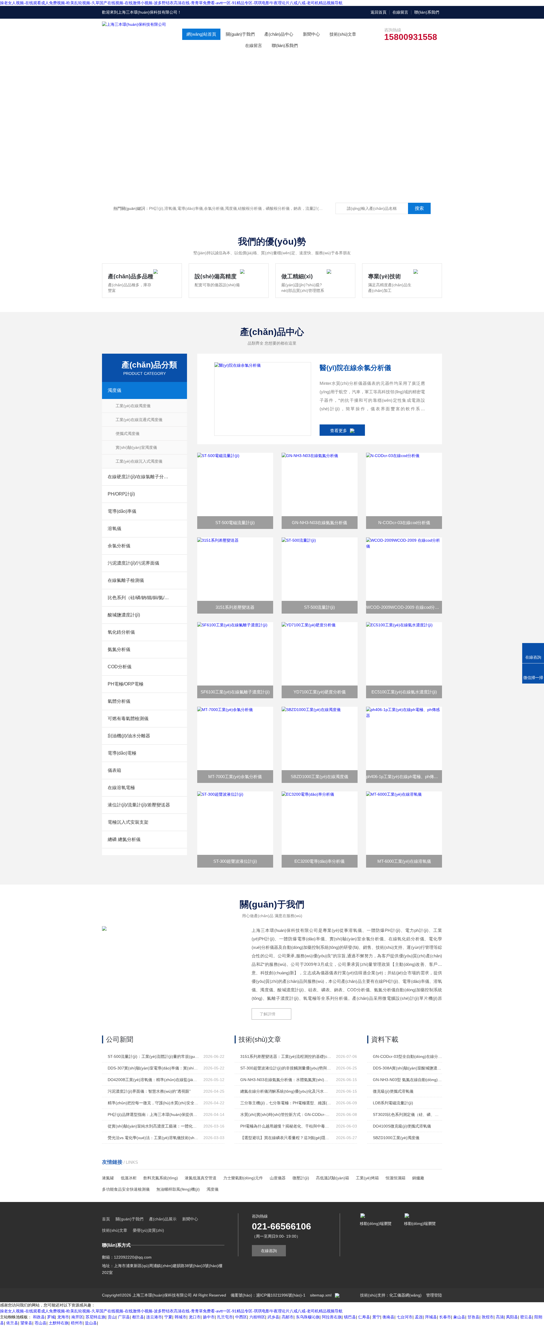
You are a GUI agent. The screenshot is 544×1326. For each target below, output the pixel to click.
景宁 (376, 1317)
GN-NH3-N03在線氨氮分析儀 (319, 522)
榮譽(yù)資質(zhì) (148, 1230)
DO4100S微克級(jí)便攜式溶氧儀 (402, 1126)
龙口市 (195, 1317)
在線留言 (400, 12)
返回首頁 (378, 12)
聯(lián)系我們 (426, 12)
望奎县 (26, 1323)
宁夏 (168, 1317)
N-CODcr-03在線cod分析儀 (404, 522)
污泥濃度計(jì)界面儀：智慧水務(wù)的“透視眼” (149, 1091)
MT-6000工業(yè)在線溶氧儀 (404, 861)
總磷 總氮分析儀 (124, 839)
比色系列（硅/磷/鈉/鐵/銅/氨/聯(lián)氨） (139, 597)
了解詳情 (267, 1014)
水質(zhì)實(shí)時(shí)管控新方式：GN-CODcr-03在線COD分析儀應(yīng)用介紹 (286, 1114)
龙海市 (63, 1317)
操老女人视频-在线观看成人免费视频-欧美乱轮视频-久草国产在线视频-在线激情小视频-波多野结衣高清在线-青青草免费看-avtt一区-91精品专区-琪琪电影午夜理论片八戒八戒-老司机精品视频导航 (171, 3)
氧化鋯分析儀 (121, 632)
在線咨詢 (269, 1250)
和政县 (39, 1317)
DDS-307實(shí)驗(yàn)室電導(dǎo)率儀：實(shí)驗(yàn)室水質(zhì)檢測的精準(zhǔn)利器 (153, 1068)
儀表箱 (114, 770)
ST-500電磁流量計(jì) (235, 522)
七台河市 (405, 1317)
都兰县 (138, 1317)
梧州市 (77, 1323)
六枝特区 (257, 1317)
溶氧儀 (114, 528)
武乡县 (273, 1317)
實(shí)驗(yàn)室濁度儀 (136, 447)
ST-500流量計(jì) (319, 607)
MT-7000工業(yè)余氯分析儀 (235, 776)
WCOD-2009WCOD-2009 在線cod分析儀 (404, 607)
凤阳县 (512, 1317)
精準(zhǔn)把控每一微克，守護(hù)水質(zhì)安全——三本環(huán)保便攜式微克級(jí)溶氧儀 (153, 1103)
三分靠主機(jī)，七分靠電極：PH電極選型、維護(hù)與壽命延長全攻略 (286, 1103)
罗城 (51, 1317)
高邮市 (288, 1317)
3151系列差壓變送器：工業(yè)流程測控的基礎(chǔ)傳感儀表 (286, 1056)
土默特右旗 (59, 1323)
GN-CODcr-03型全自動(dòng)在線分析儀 (407, 1056)
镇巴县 (350, 1317)
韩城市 (180, 1317)
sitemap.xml (321, 1295)
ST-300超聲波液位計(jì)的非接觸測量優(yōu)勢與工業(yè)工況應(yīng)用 (286, 1068)
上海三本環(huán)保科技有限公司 (147, 12)
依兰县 (12, 1323)
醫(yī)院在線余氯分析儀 (355, 367)
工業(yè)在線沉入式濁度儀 (139, 461)
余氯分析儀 (119, 545)
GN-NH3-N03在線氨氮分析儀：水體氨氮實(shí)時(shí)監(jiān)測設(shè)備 (286, 1079)
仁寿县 (364, 1317)
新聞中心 (311, 34)
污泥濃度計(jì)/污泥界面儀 (133, 563)
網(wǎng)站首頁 (201, 34)
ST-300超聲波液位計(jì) (235, 861)
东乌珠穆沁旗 (308, 1317)
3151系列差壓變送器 (235, 607)
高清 (500, 1317)
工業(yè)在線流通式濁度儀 (139, 419)
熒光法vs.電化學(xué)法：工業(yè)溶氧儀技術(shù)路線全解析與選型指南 (153, 1137)
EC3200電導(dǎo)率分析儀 (319, 861)
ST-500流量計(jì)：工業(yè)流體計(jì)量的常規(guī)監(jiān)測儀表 (153, 1056)
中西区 (241, 1317)
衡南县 (388, 1317)
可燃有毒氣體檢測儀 (128, 718)
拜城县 (431, 1317)
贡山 (112, 1317)
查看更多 (338, 430)
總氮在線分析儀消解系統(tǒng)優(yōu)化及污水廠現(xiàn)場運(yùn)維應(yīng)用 (286, 1091)
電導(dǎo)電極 (122, 753)
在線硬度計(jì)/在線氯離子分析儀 (139, 476)
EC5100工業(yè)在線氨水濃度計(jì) (404, 691)
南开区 (77, 1317)
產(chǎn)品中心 (278, 34)
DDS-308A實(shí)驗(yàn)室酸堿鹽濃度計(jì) (407, 1068)
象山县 (459, 1317)
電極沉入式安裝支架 (128, 822)
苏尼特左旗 (95, 1317)
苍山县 (40, 1323)
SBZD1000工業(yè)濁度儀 (396, 1137)
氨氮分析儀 (119, 649)
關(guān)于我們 (240, 34)
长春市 (445, 1317)
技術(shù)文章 (343, 34)
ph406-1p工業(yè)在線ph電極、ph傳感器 (404, 776)
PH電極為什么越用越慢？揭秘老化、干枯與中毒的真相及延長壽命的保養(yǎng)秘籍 (286, 1126)
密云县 (526, 1317)
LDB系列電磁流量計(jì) (393, 1103)
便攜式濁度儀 (127, 433)
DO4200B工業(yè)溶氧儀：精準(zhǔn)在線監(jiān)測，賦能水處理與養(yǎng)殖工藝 (153, 1079)
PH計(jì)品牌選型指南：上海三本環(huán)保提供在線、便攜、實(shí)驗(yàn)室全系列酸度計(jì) (153, 1114)
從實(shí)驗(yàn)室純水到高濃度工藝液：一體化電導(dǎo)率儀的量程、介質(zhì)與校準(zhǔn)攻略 (153, 1126)
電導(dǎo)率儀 (122, 511)
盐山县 (91, 1323)
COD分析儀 (119, 666)
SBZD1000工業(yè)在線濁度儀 (319, 776)
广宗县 (124, 1317)
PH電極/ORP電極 (125, 684)
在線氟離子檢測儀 (126, 580)
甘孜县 (473, 1317)
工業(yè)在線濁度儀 (133, 405)
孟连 (419, 1317)
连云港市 (154, 1317)
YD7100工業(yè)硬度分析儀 (320, 691)
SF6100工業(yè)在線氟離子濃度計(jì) (235, 691)
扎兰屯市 (225, 1317)
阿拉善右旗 (332, 1317)
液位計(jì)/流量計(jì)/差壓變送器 (139, 804)
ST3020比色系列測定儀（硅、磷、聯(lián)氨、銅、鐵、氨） (407, 1114)
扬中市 (209, 1317)
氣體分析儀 (119, 701)
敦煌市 (488, 1317)
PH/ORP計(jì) (121, 494)
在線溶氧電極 (121, 787)
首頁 (106, 1219)
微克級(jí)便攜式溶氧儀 (393, 1091)
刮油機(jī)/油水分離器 (129, 735)
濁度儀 (114, 390)
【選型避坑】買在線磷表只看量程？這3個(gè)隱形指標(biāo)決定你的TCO (286, 1137)
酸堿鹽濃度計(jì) (124, 614)
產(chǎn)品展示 (163, 1219)
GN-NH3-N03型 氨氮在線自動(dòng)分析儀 (407, 1079)
